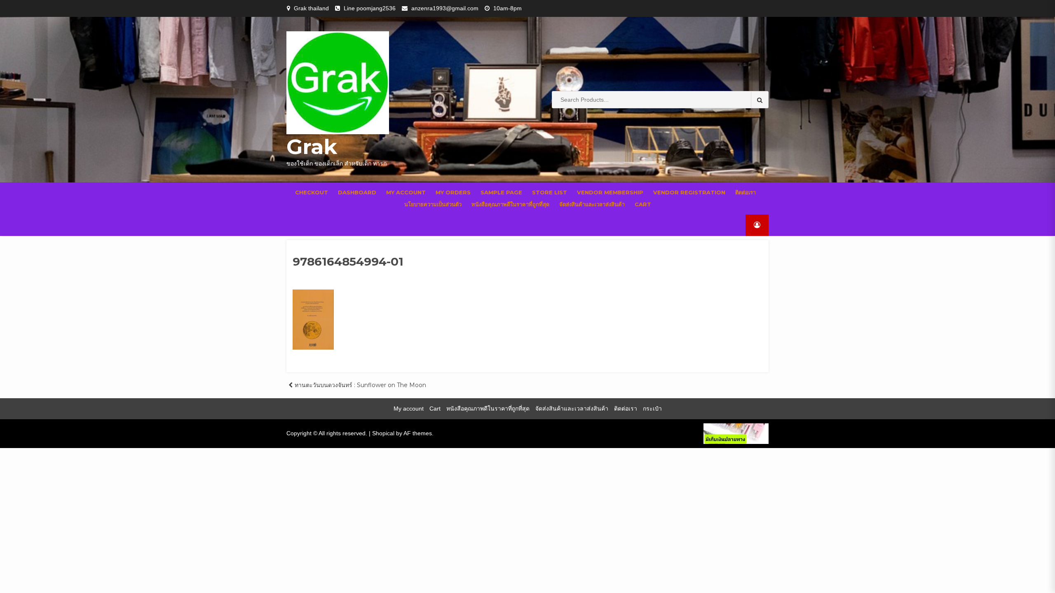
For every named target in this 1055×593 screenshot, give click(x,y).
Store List (549, 192)
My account (406, 192)
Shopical (383, 433)
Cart (643, 204)
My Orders (453, 192)
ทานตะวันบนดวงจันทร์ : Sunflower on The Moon (360, 385)
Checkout (311, 192)
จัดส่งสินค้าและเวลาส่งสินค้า (592, 204)
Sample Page (501, 192)
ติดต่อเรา (745, 192)
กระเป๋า (652, 408)
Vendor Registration (689, 192)
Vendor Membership (610, 192)
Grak (311, 146)
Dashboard (357, 192)
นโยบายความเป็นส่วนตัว (433, 204)
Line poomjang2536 (370, 8)
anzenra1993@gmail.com (444, 8)
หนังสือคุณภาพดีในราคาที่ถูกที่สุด (510, 204)
